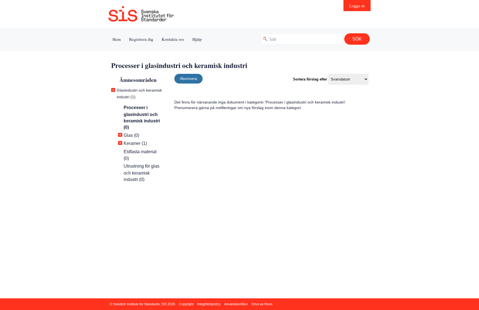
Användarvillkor (236, 304)
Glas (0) (131, 135)
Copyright (186, 304)
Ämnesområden (138, 80)
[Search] (357, 39)
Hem (117, 39)
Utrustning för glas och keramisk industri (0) (141, 173)
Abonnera (188, 78)
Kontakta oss (173, 39)
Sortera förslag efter (310, 79)
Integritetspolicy (209, 304)
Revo (268, 304)
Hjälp (197, 39)
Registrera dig (141, 39)
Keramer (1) (135, 143)
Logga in (357, 5)
